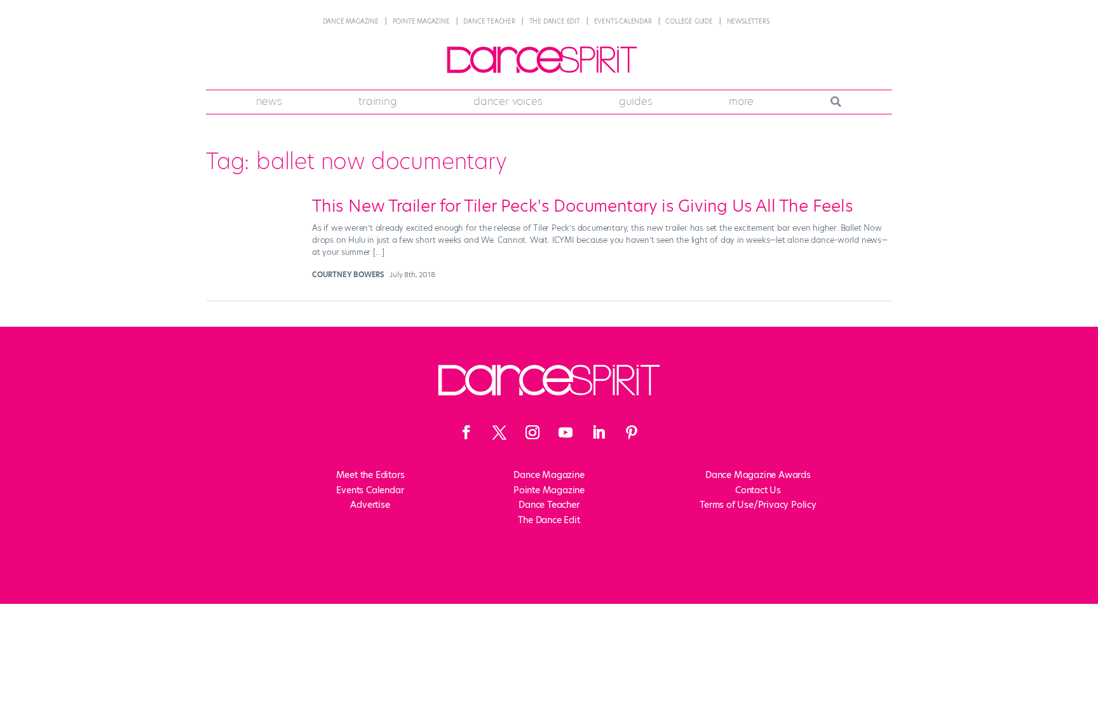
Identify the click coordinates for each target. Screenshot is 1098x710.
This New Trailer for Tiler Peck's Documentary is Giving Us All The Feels (582, 206)
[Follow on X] (499, 432)
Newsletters (748, 21)
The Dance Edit (554, 21)
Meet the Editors (370, 474)
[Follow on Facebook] (466, 432)
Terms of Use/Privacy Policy (758, 504)
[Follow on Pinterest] (632, 432)
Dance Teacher (489, 21)
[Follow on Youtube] (566, 432)
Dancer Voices (507, 101)
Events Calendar (623, 21)
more (741, 101)
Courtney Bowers (348, 275)
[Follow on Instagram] (532, 432)
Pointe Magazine (421, 21)
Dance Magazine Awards (758, 474)
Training (377, 101)
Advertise (370, 504)
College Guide (688, 21)
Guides (636, 101)
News (269, 101)
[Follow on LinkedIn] (599, 432)
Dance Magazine (351, 21)
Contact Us (758, 490)
